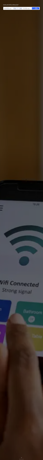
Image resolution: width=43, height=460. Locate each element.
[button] (37, 1)
